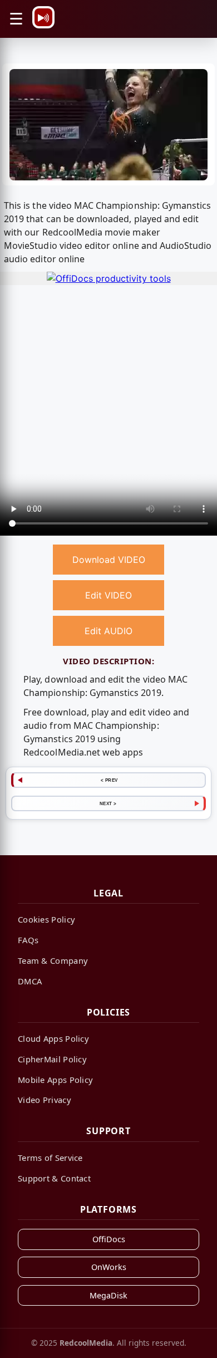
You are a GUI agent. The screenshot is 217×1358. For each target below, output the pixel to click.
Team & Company (53, 960)
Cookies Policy (46, 919)
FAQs (28, 939)
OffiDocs (108, 1239)
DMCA (30, 981)
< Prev (109, 780)
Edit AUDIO (108, 630)
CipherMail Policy (52, 1059)
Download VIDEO (108, 559)
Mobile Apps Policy (55, 1079)
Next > (108, 803)
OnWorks (108, 1267)
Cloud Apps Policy (53, 1038)
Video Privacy (44, 1099)
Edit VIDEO (108, 595)
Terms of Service (50, 1157)
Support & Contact (54, 1178)
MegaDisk (108, 1295)
